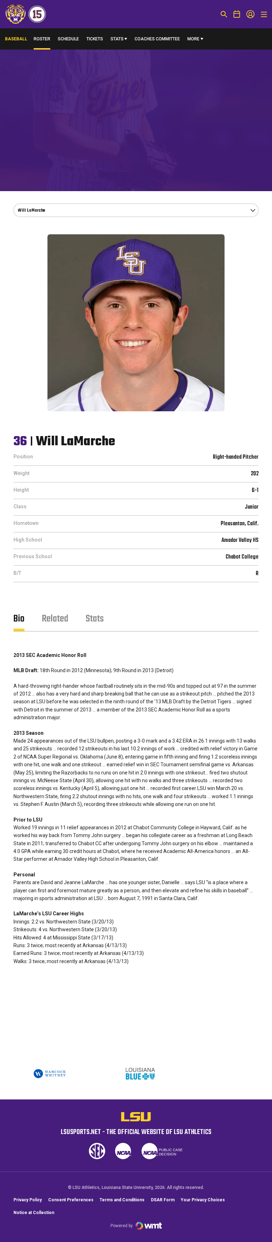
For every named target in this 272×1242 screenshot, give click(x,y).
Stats (117, 38)
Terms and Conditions (122, 1199)
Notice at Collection (33, 1212)
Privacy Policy (27, 1199)
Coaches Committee (157, 38)
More (193, 38)
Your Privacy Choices (203, 1199)
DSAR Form (163, 1199)
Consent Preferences (71, 1199)
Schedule (68, 38)
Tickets (94, 38)
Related (55, 618)
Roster (42, 38)
